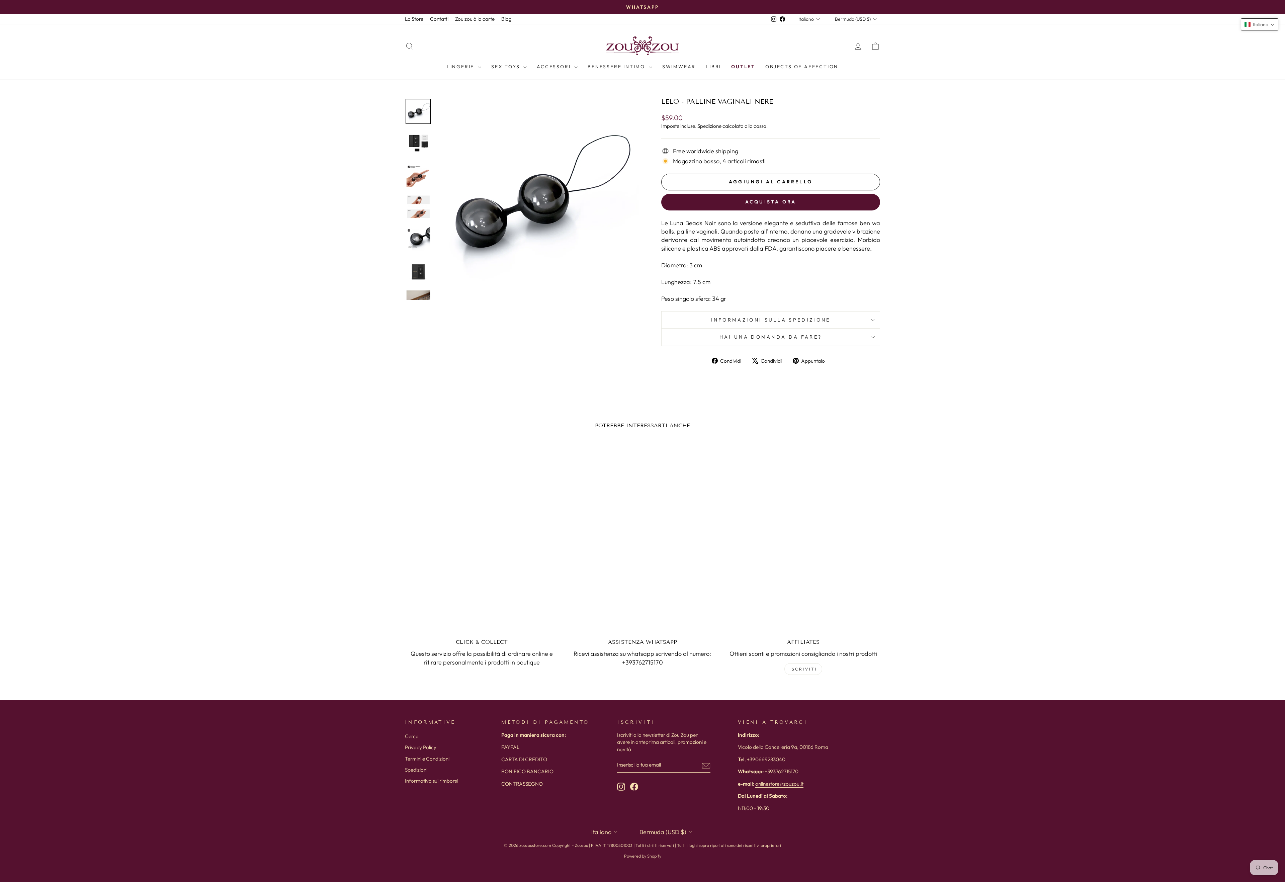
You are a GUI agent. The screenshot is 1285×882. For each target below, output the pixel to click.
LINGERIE (461, 67)
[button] (1259, 24)
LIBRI (713, 67)
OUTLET (743, 67)
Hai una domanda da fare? (770, 337)
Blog (506, 19)
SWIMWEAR (679, 67)
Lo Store (414, 19)
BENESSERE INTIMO (617, 67)
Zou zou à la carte (475, 19)
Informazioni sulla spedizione (770, 320)
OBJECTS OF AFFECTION (801, 67)
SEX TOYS (506, 67)
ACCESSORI (555, 67)
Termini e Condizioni (427, 759)
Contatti (439, 19)
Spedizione (709, 126)
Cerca (412, 736)
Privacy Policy (420, 747)
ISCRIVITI (803, 669)
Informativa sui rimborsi (431, 781)
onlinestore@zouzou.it (779, 784)
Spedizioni (416, 770)
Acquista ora (770, 202)
